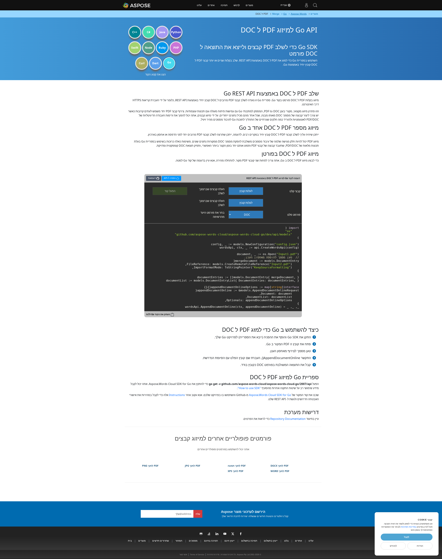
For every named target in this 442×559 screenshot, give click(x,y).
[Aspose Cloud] (146, 5)
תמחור (178, 540)
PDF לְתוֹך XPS (235, 471)
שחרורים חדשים (160, 540)
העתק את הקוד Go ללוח (158, 314)
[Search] (315, 5)
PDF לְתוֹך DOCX (280, 465)
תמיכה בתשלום (249, 540)
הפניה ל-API (170, 177)
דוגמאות (152, 178)
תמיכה (224, 5)
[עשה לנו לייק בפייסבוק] (241, 534)
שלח (198, 513)
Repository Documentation (288, 419)
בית (130, 540)
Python (176, 32)
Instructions (177, 395)
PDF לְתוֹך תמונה (237, 465)
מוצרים (249, 5)
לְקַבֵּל (406, 537)
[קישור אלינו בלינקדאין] (217, 534)
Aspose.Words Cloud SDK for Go (270, 395)
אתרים (211, 5)
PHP (176, 48)
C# (148, 32)
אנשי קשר (183, 554)
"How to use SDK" (249, 388)
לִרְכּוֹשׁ (237, 5)
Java (162, 32)
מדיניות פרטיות (213, 554)
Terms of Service (197, 554)
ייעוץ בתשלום (271, 540)
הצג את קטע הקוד (155, 74)
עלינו (199, 5)
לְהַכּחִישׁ (393, 546)
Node (148, 48)
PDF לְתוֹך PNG (150, 465)
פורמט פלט (293, 215)
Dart (155, 63)
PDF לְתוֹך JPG (192, 465)
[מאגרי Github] (201, 534)
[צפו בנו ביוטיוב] (225, 534)
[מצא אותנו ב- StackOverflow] (209, 534)
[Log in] (306, 5)
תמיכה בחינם (211, 540)
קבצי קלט (295, 191)
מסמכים (193, 540)
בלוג (286, 540)
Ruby (162, 48)
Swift (134, 48)
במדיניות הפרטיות (408, 527)
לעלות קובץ (245, 191)
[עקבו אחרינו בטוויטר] (233, 534)
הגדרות (420, 546)
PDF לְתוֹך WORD (280, 471)
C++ (134, 32)
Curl (142, 63)
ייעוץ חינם (229, 540)
